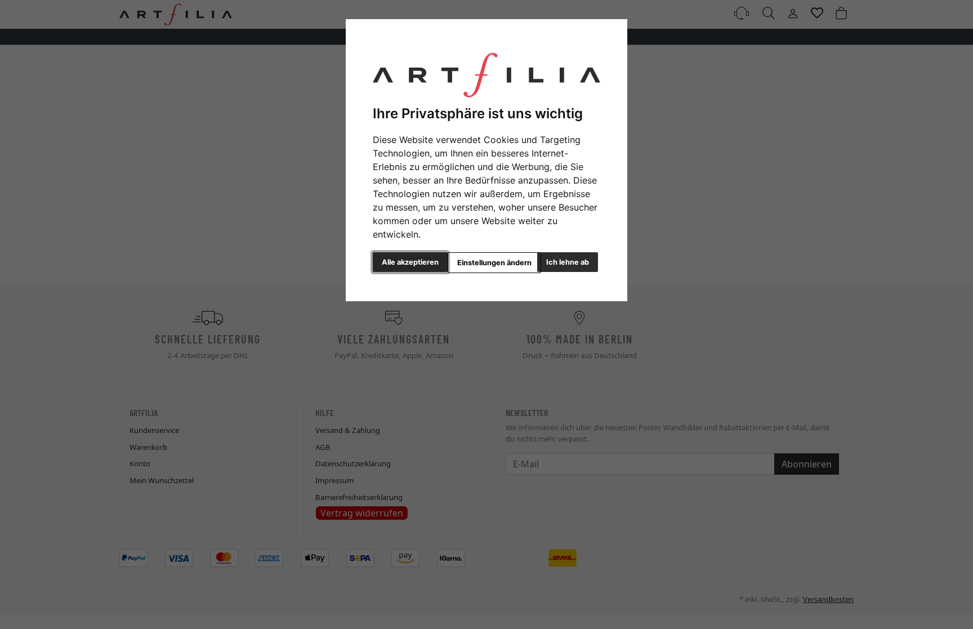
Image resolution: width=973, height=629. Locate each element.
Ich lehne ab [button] (567, 262)
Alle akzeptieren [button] (410, 262)
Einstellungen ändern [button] (494, 262)
